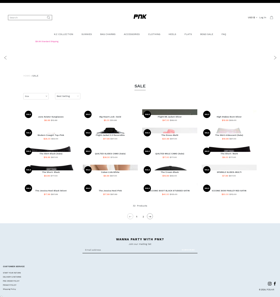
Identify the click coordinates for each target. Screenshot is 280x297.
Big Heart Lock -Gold (110, 117)
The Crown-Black (170, 172)
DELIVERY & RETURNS (12, 277)
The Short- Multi (229, 153)
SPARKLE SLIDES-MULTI (229, 172)
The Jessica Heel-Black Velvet (50, 190)
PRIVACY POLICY (9, 285)
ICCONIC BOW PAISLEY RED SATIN (229, 190)
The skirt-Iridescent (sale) (229, 135)
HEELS (172, 34)
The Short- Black (51, 172)
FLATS (188, 34)
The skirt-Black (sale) (50, 153)
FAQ (224, 34)
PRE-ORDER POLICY (11, 281)
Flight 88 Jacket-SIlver (170, 117)
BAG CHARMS (108, 34)
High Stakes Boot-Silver (229, 117)
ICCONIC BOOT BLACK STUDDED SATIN (170, 190)
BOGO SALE (206, 34)
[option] (141, 57)
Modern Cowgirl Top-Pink (51, 135)
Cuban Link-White (110, 172)
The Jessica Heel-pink (110, 190)
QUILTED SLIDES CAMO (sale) (110, 153)
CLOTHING (154, 34)
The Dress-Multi (169, 135)
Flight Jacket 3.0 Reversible (110, 135)
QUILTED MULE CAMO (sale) (169, 153)
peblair (270, 290)
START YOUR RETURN (12, 273)
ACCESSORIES (132, 34)
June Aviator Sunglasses (51, 117)
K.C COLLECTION (63, 34)
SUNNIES (87, 34)
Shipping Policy (9, 289)
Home (26, 75)
